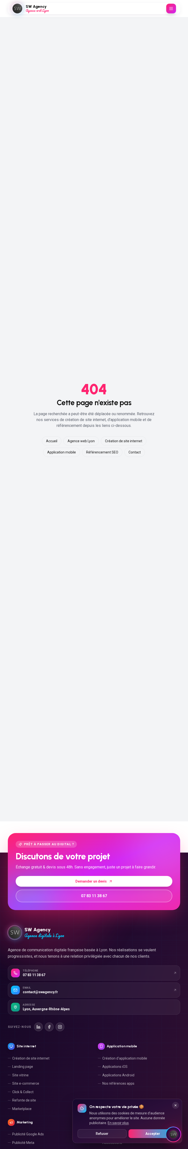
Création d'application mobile (124, 1058)
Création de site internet (123, 441)
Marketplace (22, 1109)
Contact (135, 452)
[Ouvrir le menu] (171, 8)
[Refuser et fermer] (175, 1105)
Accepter (152, 1134)
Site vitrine (20, 1075)
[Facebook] (49, 1026)
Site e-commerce (25, 1083)
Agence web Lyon (81, 441)
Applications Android (118, 1075)
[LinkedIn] (38, 1026)
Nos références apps (118, 1083)
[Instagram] (60, 1026)
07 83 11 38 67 (94, 896)
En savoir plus (118, 1123)
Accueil (51, 441)
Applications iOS (115, 1067)
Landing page (22, 1067)
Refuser (102, 1134)
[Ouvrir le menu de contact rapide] (173, 1134)
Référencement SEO (102, 452)
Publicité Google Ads (28, 1134)
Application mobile (61, 452)
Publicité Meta (23, 1143)
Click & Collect (23, 1092)
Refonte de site (24, 1100)
